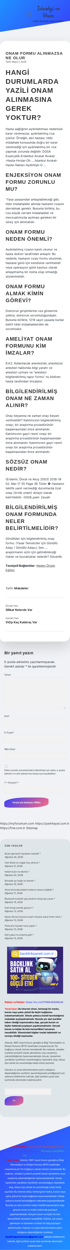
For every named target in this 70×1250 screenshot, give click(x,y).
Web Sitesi (9, 749)
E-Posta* (9, 732)
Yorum (7, 674)
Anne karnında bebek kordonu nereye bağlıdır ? (29, 889)
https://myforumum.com (17, 823)
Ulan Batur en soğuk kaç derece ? (22, 862)
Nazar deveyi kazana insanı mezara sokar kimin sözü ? (33, 916)
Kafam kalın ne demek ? (17, 871)
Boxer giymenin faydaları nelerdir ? (23, 853)
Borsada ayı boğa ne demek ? (20, 880)
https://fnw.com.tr (12, 828)
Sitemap (32, 828)
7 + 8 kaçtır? (11, 782)
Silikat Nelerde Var (19, 610)
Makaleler (21, 588)
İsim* (7, 716)
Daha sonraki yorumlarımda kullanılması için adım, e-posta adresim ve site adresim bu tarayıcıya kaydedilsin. (34, 772)
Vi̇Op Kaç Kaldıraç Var (21, 622)
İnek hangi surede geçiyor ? (19, 907)
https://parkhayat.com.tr (52, 823)
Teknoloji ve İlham (48, 12)
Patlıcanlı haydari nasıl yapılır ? (21, 925)
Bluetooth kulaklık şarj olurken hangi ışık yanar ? (30, 898)
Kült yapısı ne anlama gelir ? (19, 934)
